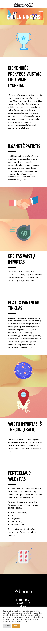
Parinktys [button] (7, 626)
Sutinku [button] (16, 626)
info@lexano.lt (23, 606)
